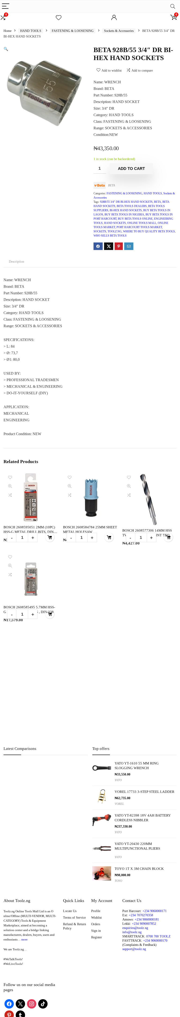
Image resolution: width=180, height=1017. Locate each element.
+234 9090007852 (144, 923)
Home (7, 31)
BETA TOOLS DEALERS (132, 206)
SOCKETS (100, 231)
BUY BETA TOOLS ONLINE (135, 218)
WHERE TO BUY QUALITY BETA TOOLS (149, 231)
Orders (95, 924)
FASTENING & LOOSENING (73, 31)
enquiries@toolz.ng (135, 928)
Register (96, 937)
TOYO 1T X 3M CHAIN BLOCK (139, 869)
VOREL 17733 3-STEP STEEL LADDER (144, 792)
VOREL (119, 804)
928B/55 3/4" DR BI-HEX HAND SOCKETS (126, 201)
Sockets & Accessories (119, 31)
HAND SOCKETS (115, 223)
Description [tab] (16, 261)
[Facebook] (9, 1003)
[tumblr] (20, 1015)
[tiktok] (43, 1003)
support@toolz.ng (134, 949)
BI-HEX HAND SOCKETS (126, 210)
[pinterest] (9, 1015)
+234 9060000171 (154, 911)
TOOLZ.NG (115, 231)
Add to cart (131, 168)
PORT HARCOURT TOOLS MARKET (139, 227)
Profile (95, 911)
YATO (118, 780)
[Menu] (5, 6)
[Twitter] (20, 1003)
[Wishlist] (58, 18)
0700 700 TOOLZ (158, 936)
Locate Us (69, 911)
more (24, 939)
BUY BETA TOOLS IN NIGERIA (124, 214)
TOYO (118, 881)
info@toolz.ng (132, 932)
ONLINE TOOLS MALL (141, 223)
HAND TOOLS (30, 31)
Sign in (96, 931)
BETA (111, 185)
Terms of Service (74, 917)
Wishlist (96, 917)
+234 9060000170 (155, 940)
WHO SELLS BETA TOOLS (110, 235)
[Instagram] (31, 1003)
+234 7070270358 (141, 915)
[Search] (172, 6)
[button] (6, 49)
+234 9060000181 (147, 919)
